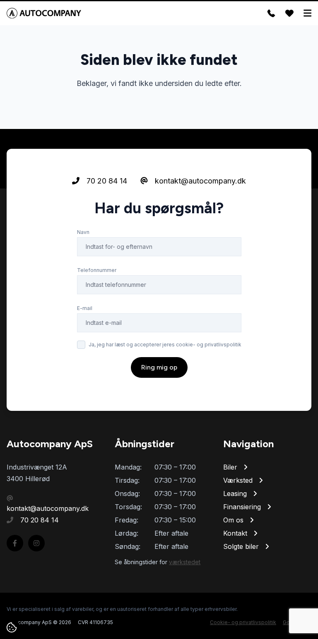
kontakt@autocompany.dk (199, 180)
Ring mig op (159, 367)
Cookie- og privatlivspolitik (243, 622)
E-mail (84, 308)
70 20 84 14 (105, 180)
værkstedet (184, 561)
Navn (83, 232)
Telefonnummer (96, 270)
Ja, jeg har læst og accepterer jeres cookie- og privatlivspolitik (165, 344)
